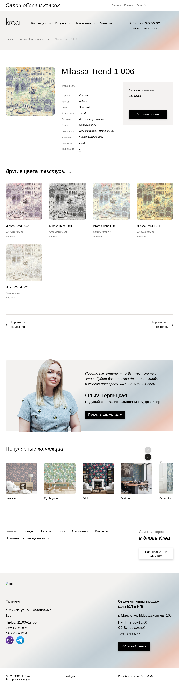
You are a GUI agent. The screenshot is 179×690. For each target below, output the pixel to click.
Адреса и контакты (145, 28)
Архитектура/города (92, 119)
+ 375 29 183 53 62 (144, 23)
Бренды (128, 5)
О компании (80, 531)
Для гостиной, (88, 130)
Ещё (139, 5)
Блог (62, 531)
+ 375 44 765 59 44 (129, 633)
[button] (148, 457)
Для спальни (106, 130)
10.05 (82, 142)
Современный (87, 124)
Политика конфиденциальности (27, 538)
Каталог (46, 531)
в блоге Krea (154, 538)
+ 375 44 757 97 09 (16, 632)
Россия (83, 95)
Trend (48, 39)
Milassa (83, 101)
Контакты (101, 531)
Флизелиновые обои (91, 136)
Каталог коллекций (30, 39)
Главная (116, 5)
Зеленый (84, 107)
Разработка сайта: (135, 676)
